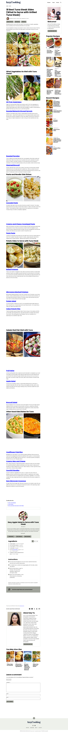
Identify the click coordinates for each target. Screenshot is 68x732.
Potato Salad (11, 301)
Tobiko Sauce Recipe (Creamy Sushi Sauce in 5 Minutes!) (57, 140)
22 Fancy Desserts (55, 121)
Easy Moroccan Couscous (16, 481)
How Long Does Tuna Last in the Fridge (16, 505)
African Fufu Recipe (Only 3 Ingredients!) (18, 665)
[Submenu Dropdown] (50, 2)
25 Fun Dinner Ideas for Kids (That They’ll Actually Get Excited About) (56, 104)
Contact (57, 2)
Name (7, 693)
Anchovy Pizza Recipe (56, 148)
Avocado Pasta (12, 203)
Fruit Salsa (10, 371)
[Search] (61, 2)
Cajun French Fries (13, 309)
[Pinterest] (35, 726)
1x (32, 541)
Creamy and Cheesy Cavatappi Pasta (20, 224)
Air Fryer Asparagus (13, 102)
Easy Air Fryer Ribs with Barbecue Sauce (50, 92)
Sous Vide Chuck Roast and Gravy (50, 51)
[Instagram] (33, 726)
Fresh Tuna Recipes (12, 502)
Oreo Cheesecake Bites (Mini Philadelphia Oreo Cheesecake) (58, 73)
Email (7, 697)
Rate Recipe (17, 21)
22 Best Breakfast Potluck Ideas (57, 111)
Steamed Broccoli (13, 165)
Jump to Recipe (10, 21)
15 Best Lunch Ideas (56, 130)
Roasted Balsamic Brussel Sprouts (19, 111)
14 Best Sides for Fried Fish (10, 665)
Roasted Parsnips (13, 156)
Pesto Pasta (10, 233)
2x (34, 541)
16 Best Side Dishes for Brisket (35, 665)
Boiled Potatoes (12, 269)
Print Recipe (27, 536)
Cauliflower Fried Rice (14, 452)
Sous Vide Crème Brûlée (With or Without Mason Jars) (58, 53)
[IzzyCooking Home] (13, 2)
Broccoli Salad (11, 402)
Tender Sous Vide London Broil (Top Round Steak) (58, 92)
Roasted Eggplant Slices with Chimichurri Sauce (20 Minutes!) (27, 667)
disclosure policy (22, 605)
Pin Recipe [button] (11, 536)
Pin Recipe (24, 21)
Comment (8, 682)
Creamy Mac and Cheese (15, 461)
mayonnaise (15, 549)
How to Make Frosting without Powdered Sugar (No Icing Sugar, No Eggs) (50, 73)
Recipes (48, 2)
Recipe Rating (8, 679)
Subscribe (32, 727)
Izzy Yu (15, 18)
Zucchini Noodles (12, 470)
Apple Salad (10, 381)
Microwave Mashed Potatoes (17, 292)
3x (37, 541)
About (53, 2)
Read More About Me (28, 644)
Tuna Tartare (10, 504)
